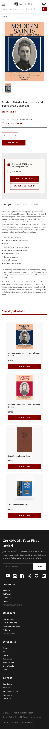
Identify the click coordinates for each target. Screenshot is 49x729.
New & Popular (8, 666)
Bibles (5, 651)
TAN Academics (9, 597)
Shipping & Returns (10, 691)
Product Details (21, 204)
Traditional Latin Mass (11, 626)
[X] (29, 576)
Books (5, 648)
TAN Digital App (9, 619)
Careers (6, 601)
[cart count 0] (44, 4)
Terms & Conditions (11, 722)
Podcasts (6, 630)
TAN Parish (7, 594)
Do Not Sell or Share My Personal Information (22, 717)
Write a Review (25, 119)
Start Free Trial (24, 178)
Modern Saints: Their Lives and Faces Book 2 (24, 354)
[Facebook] (22, 576)
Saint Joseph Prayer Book (19, 456)
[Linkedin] (44, 576)
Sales (5, 670)
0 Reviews (34, 204)
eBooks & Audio (9, 662)
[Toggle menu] (3, 4)
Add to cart (24, 366)
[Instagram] (15, 576)
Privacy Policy (27, 722)
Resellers (6, 687)
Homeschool (8, 659)
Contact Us (7, 698)
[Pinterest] (37, 576)
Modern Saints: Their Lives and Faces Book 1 (24, 405)
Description (7, 204)
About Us (6, 590)
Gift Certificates (9, 633)
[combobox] (24, 9)
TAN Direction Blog (10, 622)
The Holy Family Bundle (18, 505)
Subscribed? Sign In (24, 186)
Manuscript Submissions (12, 605)
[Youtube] (8, 576)
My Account (7, 695)
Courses (6, 655)
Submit (40, 566)
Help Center (7, 684)
